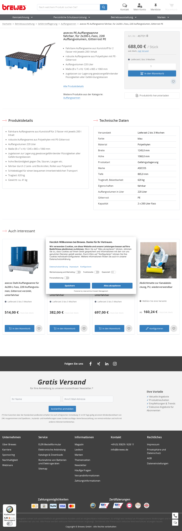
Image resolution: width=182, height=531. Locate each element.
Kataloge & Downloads (50, 454)
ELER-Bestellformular (49, 444)
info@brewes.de (119, 449)
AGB (149, 458)
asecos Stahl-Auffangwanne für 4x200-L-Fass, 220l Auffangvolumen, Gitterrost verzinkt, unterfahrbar (22, 289)
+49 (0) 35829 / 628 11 (122, 444)
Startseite (7, 23)
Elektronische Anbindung (52, 449)
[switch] (10, 523)
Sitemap (42, 468)
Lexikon (79, 449)
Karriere (6, 449)
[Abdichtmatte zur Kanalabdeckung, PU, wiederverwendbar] (158, 260)
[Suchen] (103, 7)
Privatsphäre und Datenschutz (156, 451)
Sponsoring (8, 454)
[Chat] (175, 522)
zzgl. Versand (143, 51)
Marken (161, 17)
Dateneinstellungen (157, 463)
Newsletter (80, 465)
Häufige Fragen (83, 470)
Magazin (79, 444)
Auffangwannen (68, 23)
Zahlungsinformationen (87, 480)
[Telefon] (175, 516)
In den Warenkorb (21, 328)
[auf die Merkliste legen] (173, 81)
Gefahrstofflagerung (47, 23)
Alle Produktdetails (73, 86)
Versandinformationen (87, 475)
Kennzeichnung (21, 17)
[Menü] (14, 506)
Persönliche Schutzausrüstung (70, 17)
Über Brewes (9, 444)
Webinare (7, 465)
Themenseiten (82, 460)
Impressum (153, 444)
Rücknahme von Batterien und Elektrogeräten (52, 461)
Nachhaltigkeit (10, 460)
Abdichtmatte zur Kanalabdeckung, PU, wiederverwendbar (156, 285)
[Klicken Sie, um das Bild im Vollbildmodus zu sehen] (30, 59)
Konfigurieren (156, 328)
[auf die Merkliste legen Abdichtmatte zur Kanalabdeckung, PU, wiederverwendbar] (173, 328)
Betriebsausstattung (122, 17)
